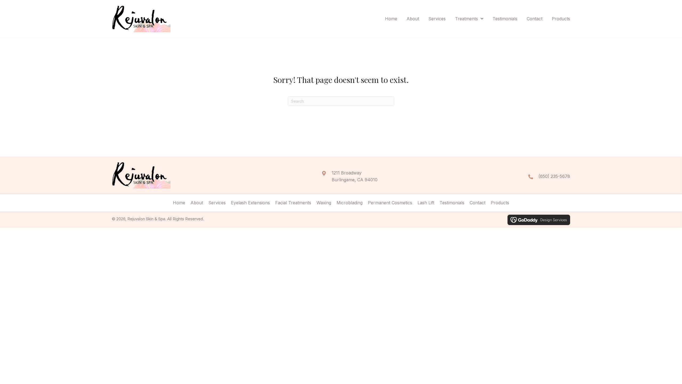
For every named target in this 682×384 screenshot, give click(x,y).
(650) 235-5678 (554, 176)
